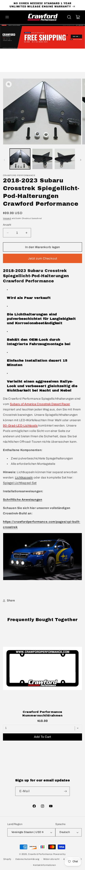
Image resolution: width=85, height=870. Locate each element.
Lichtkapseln (24, 477)
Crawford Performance (40, 854)
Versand (7, 218)
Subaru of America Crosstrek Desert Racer (40, 404)
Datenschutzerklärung (27, 859)
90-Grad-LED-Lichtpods (20, 425)
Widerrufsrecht (51, 859)
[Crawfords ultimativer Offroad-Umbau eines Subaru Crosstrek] (42, 580)
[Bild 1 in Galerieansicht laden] (20, 159)
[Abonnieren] (65, 791)
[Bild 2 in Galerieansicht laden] (42, 159)
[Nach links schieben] (4, 160)
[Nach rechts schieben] (80, 160)
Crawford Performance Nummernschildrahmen (42, 713)
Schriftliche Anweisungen (22, 499)
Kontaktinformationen (44, 865)
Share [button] (11, 600)
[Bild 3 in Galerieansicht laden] (65, 159)
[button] (7, 17)
